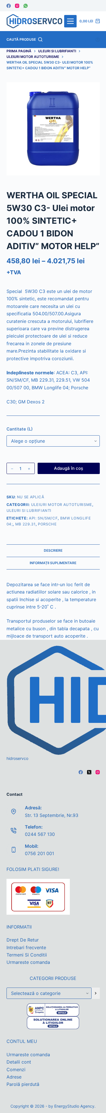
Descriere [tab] (53, 550)
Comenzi (16, 1069)
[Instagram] (17, 6)
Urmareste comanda (28, 962)
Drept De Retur (23, 940)
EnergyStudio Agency (74, 1106)
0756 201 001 (39, 853)
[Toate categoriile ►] (70, 21)
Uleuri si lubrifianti (29, 510)
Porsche (47, 524)
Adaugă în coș (68, 468)
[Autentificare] (98, 40)
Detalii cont (19, 1062)
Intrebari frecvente (26, 947)
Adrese (14, 1077)
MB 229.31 (25, 524)
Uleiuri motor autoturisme (61, 504)
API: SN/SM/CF (43, 518)
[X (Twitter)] (89, 772)
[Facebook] (9, 6)
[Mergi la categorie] (96, 993)
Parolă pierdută (23, 1084)
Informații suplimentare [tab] (53, 563)
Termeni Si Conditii (27, 955)
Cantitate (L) (20, 429)
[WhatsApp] (25, 6)
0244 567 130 (40, 834)
